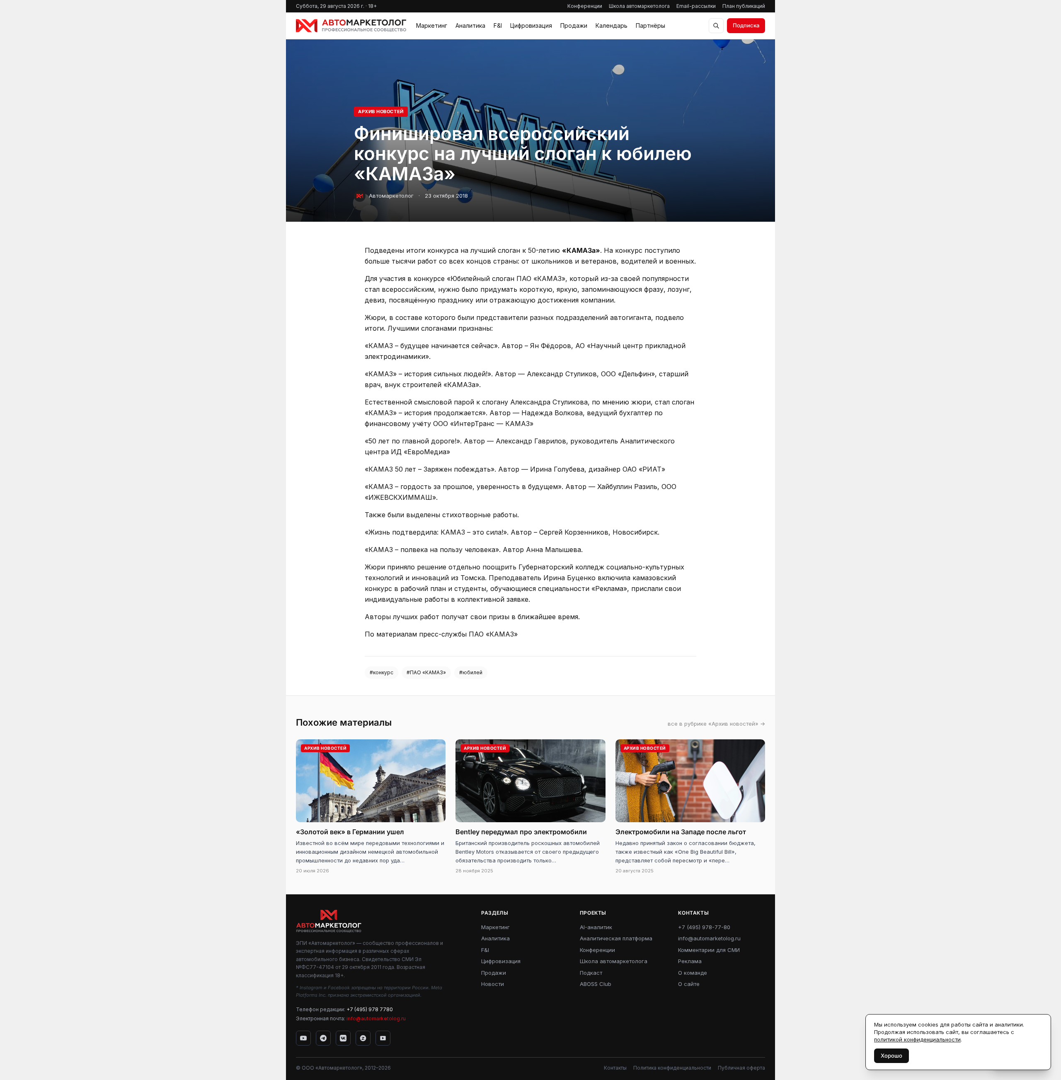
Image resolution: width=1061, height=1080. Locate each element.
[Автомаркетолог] (351, 25)
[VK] (343, 1038)
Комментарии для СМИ (709, 950)
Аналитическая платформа (616, 938)
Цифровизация (531, 25)
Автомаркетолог (391, 195)
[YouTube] (303, 1038)
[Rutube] (382, 1038)
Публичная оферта (741, 1068)
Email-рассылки (696, 6)
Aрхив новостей (381, 111)
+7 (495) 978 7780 (369, 1009)
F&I (498, 25)
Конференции (584, 6)
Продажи (573, 25)
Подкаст (591, 972)
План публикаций (743, 6)
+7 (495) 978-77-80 (704, 927)
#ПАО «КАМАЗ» (426, 672)
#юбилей (470, 672)
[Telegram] (323, 1038)
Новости (492, 984)
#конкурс (381, 672)
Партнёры (650, 25)
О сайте (689, 984)
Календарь (611, 25)
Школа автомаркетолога (639, 6)
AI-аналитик (596, 927)
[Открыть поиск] (716, 25)
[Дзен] (363, 1038)
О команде (692, 972)
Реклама (690, 961)
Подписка (746, 25)
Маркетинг (431, 25)
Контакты (615, 1068)
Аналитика (470, 25)
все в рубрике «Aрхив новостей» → (716, 723)
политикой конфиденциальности (917, 1039)
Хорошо (891, 1055)
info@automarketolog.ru (376, 1018)
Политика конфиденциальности (672, 1068)
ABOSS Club (595, 984)
